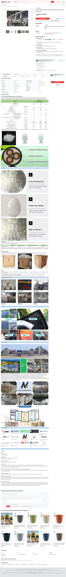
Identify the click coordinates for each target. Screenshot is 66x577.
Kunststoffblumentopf (52, 554)
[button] (46, 76)
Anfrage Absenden (43, 18)
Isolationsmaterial (10, 6)
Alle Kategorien (4, 4)
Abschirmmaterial (3, 554)
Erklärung (20, 569)
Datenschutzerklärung (29, 569)
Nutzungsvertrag (24, 569)
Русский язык (24, 570)
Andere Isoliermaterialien (16, 6)
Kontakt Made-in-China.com (36, 569)
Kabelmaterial (17, 564)
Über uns (17, 569)
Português (17, 570)
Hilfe (55, 4)
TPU (1, 552)
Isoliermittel (50, 552)
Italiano (28, 570)
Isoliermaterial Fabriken (24, 564)
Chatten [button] (58, 18)
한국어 (40, 570)
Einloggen (63, 2)
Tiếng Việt (53, 570)
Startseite (2, 6)
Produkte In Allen (3, 555)
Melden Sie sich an (39, 70)
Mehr (1, 566)
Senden (8, 506)
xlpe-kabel (38, 564)
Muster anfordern (56, 20)
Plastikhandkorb (35, 554)
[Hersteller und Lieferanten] (6, 2)
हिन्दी (44, 570)
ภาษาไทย (47, 570)
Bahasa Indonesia (57, 570)
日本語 (42, 570)
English (12, 570)
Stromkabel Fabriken (10, 564)
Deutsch (31, 570)
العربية (37, 570)
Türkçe (50, 570)
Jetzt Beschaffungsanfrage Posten (26, 506)
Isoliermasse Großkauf (44, 564)
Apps (59, 4)
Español (14, 570)
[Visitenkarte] (63, 78)
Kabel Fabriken (4, 564)
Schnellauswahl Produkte (44, 569)
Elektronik (5, 6)
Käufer (51, 4)
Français (21, 570)
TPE (33, 552)
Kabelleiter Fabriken (32, 564)
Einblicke (49, 569)
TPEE (17, 552)
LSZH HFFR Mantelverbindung (21, 554)
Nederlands (34, 570)
